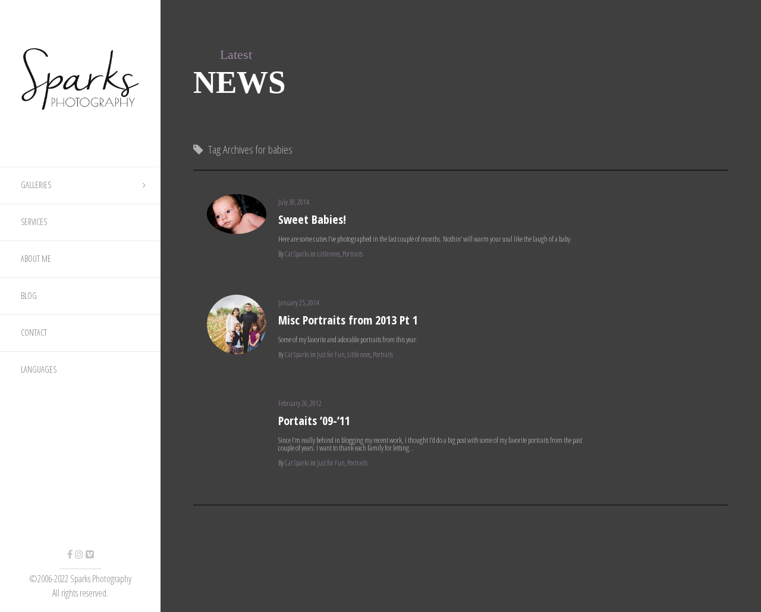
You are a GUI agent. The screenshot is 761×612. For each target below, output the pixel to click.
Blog (29, 295)
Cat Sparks (297, 254)
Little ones (328, 254)
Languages (38, 369)
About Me (36, 258)
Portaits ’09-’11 (314, 421)
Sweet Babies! (312, 219)
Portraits (352, 254)
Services (34, 221)
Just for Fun (331, 354)
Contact (34, 332)
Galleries (36, 185)
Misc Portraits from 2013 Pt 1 (348, 320)
